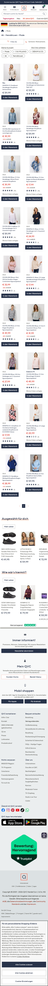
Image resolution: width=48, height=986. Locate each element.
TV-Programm (6, 767)
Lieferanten (5, 739)
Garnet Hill (28, 913)
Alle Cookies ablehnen (24, 973)
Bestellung (29, 717)
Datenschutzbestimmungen (21, 901)
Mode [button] (6, 51)
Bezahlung (29, 733)
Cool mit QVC (42, 18)
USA (13, 886)
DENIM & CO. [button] (38, 51)
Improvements (5, 916)
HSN (2, 913)
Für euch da (5, 783)
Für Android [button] (36, 701)
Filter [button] (13, 42)
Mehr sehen (9, 526)
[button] (5, 8)
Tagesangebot (8, 18)
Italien (29, 886)
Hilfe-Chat (5, 717)
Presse (3, 735)
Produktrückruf (6, 743)
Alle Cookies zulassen (24, 964)
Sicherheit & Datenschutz (34, 740)
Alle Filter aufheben (38, 48)
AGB (4, 901)
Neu (18, 18)
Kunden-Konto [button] (12, 677)
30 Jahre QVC (28, 18)
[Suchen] (44, 14)
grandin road (37, 913)
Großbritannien (21, 886)
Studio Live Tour (31, 797)
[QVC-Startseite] (2, 31)
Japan (35, 886)
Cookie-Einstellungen (24, 981)
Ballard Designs (10, 913)
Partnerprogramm (7, 779)
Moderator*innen (31, 789)
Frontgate (20, 913)
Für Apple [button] (12, 701)
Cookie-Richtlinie (23, 956)
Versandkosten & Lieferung (34, 729)
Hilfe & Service (30, 748)
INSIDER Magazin (7, 763)
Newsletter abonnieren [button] (24, 651)
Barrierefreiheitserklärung (34, 775)
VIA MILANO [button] (20, 51)
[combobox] (22, 14)
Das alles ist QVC (31, 767)
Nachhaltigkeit (30, 771)
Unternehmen (30, 763)
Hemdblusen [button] (17, 56)
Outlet (27, 801)
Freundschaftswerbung (9, 775)
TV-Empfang (29, 793)
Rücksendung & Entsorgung (35, 736)
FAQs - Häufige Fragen (33, 744)
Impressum (31, 904)
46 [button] (5, 56)
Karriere (28, 785)
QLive (3, 732)
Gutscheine (5, 771)
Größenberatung (31, 725)
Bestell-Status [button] (35, 677)
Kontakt (4, 721)
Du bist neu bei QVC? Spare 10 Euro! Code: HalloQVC (23, 2)
